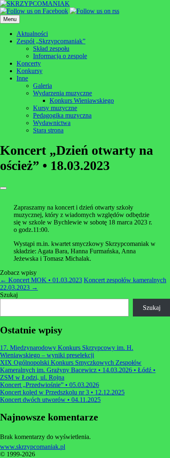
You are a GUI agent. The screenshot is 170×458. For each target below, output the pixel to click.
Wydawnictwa (52, 122)
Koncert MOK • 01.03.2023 (41, 279)
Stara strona (48, 130)
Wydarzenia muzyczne (62, 93)
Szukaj (9, 294)
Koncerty (29, 63)
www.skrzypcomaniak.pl (32, 446)
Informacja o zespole (60, 55)
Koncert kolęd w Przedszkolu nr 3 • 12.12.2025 (62, 392)
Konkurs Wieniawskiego (82, 100)
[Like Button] (3, 188)
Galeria (42, 85)
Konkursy (29, 70)
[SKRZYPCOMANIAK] (35, 3)
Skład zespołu (51, 48)
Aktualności (32, 33)
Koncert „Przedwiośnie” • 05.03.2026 (49, 384)
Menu (10, 19)
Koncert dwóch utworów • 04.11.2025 (50, 399)
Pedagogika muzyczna (62, 115)
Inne (22, 78)
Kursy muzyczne (55, 107)
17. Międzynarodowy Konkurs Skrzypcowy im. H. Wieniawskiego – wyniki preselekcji (66, 351)
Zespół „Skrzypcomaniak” (51, 41)
